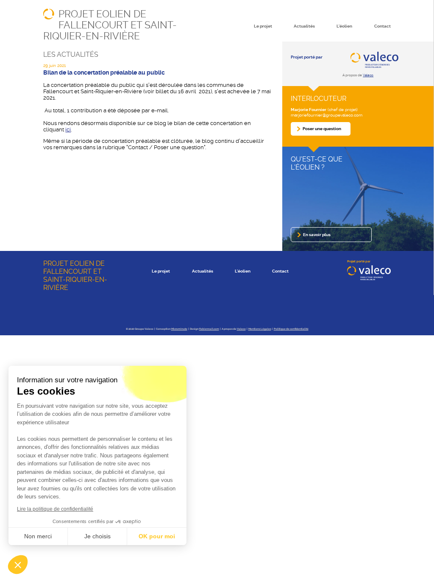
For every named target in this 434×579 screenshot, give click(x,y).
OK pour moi (157, 536)
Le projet (263, 26)
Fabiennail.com (209, 329)
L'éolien (344, 26)
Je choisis (97, 536)
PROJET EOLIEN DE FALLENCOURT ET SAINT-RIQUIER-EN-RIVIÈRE (110, 25)
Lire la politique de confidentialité (55, 509)
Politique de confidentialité (291, 329)
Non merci (38, 536)
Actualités (304, 26)
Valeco (368, 75)
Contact (382, 26)
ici (68, 129)
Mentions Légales (259, 329)
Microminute (179, 329)
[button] (18, 564)
